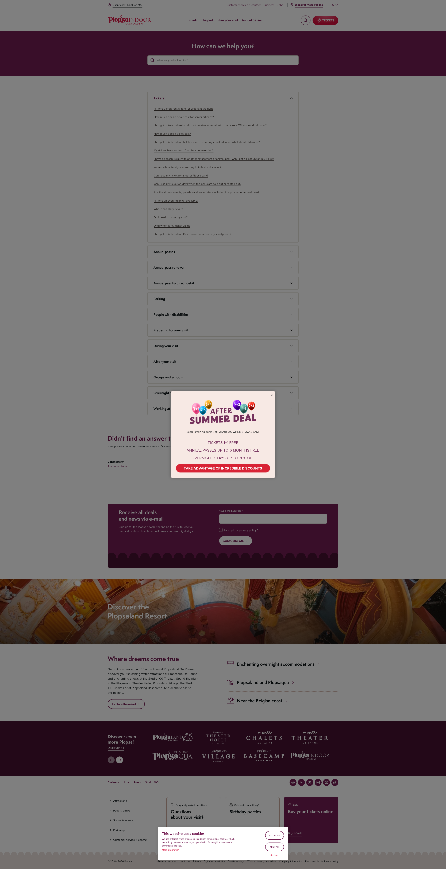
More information (170, 849)
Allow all (274, 835)
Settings (275, 855)
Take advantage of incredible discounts (223, 468)
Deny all (274, 846)
